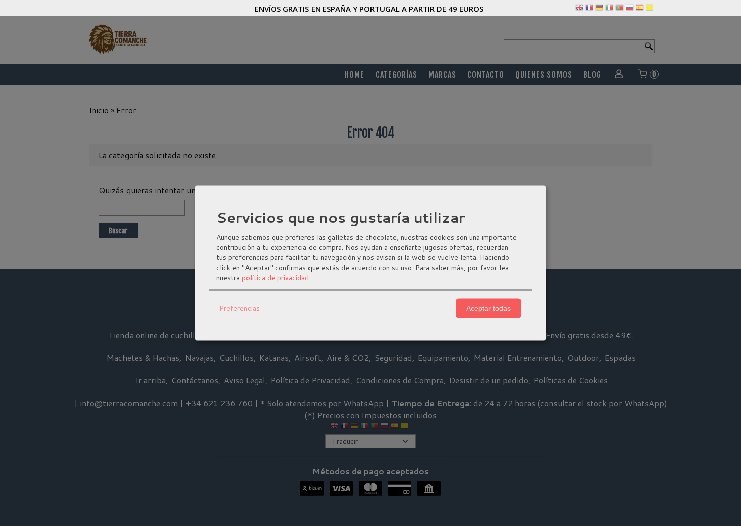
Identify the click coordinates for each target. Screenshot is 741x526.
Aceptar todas (488, 308)
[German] (599, 10)
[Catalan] (651, 10)
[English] (579, 10)
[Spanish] (640, 10)
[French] (589, 10)
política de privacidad (275, 277)
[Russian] (630, 10)
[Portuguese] (619, 10)
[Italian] (609, 10)
